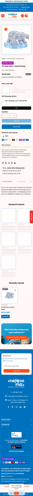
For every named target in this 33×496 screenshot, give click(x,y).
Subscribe (16, 371)
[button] (22, 15)
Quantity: (5, 112)
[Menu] (2, 15)
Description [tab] (7, 181)
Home (3, 58)
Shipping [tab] (21, 181)
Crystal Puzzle (8, 63)
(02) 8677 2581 (17, 392)
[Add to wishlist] (16, 108)
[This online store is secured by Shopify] (5, 137)
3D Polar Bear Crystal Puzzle (15, 58)
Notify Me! (16, 127)
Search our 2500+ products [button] (17, 337)
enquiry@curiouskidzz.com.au (17, 396)
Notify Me (5, 316)
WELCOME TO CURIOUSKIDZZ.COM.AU (16, 1)
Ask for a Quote (25, 7)
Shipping (5, 77)
